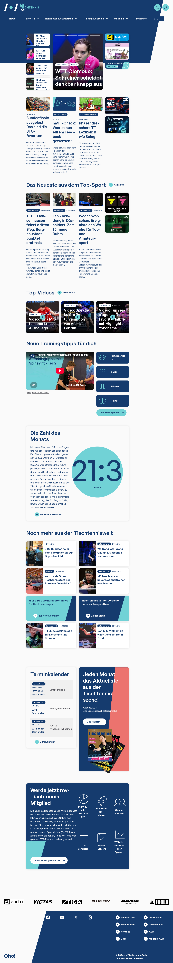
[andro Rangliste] (117, 37)
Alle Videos (69, 292)
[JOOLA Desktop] (117, 105)
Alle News (119, 184)
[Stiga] (72, 902)
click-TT (30, 18)
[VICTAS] (117, 203)
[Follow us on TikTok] (104, 917)
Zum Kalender (47, 741)
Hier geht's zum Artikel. (38, 392)
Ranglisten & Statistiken (59, 18)
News (12, 18)
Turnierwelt (140, 18)
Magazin (119, 18)
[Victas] (43, 902)
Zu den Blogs (98, 615)
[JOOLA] (159, 902)
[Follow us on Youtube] (62, 917)
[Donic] (130, 902)
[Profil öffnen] (165, 7)
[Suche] (157, 7)
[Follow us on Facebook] (48, 917)
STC (155, 18)
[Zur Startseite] (21, 7)
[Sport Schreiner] (117, 51)
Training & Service (93, 18)
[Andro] (14, 902)
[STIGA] (117, 224)
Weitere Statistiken (50, 514)
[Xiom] (101, 901)
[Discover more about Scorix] (117, 124)
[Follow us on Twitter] (76, 917)
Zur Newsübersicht (49, 615)
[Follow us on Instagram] (90, 917)
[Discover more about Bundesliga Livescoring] (117, 65)
